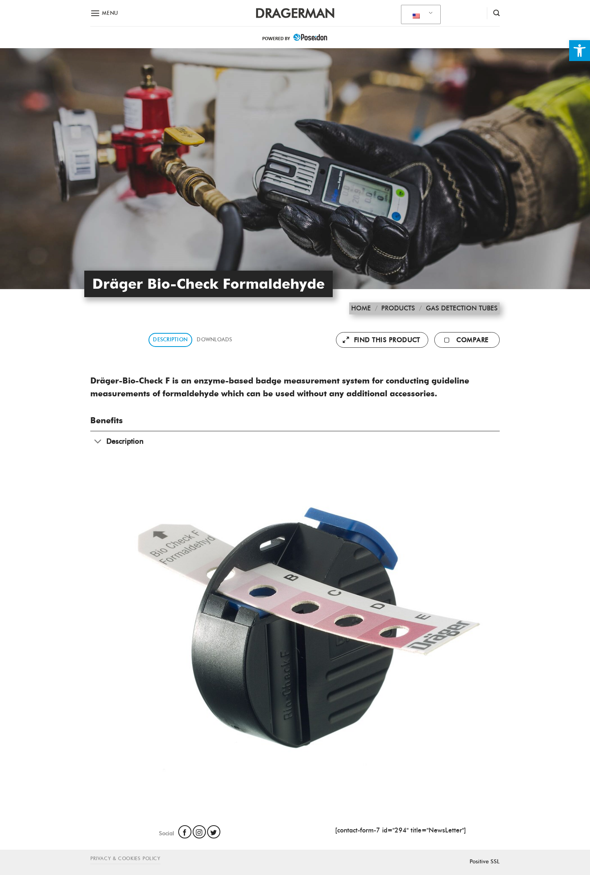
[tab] (170, 340)
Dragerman (295, 13)
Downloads (214, 340)
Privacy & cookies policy (125, 858)
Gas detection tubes (462, 308)
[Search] (496, 13)
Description (170, 340)
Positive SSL (485, 861)
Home (361, 308)
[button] (579, 50)
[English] (419, 15)
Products (398, 308)
